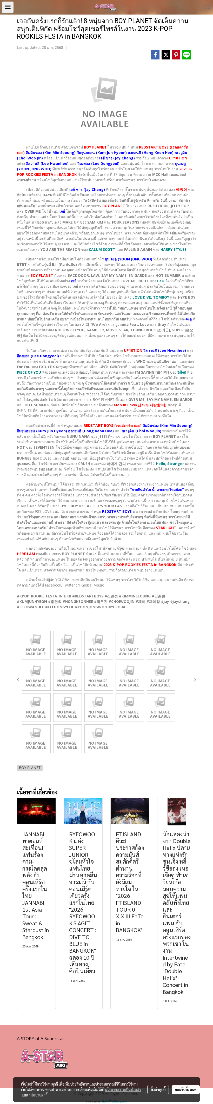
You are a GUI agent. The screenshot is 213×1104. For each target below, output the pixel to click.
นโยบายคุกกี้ (38, 1095)
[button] (206, 7)
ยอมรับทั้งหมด (186, 1089)
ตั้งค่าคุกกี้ (158, 1089)
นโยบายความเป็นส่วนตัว (123, 1089)
